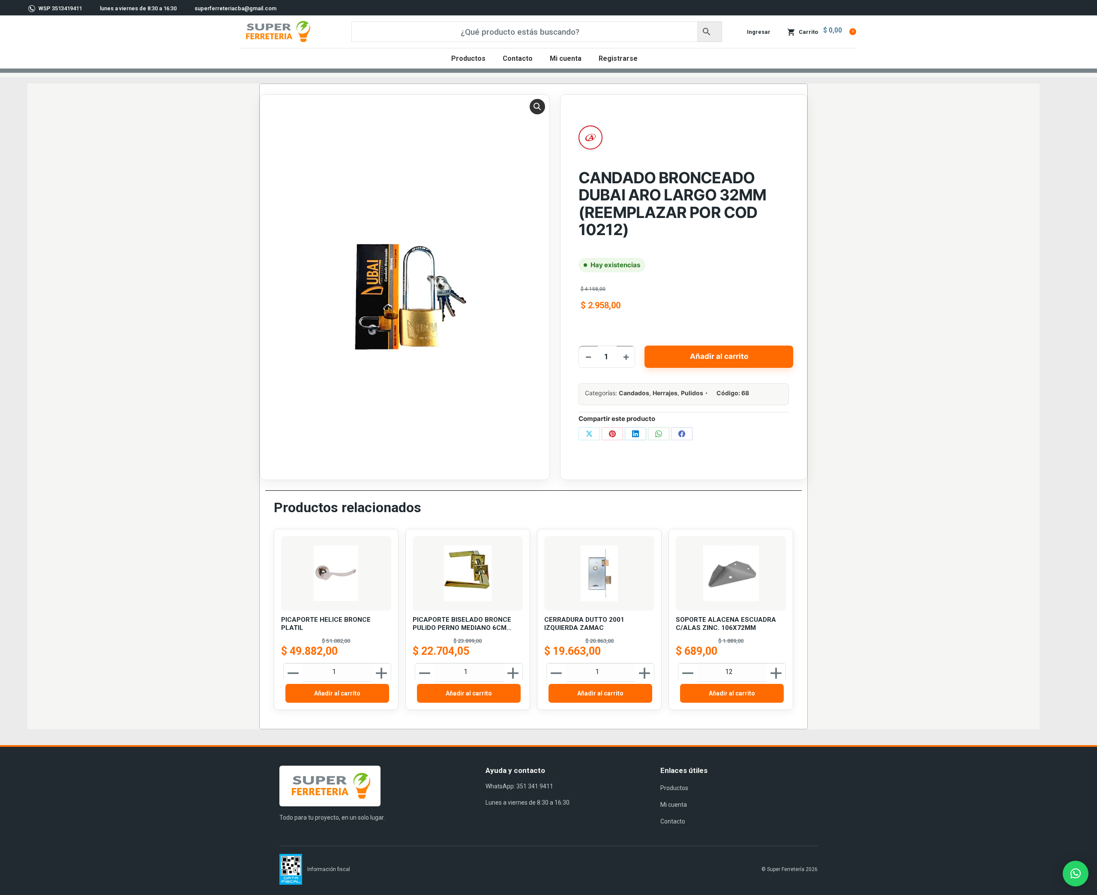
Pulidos (692, 393)
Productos (674, 788)
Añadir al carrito (719, 356)
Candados (634, 393)
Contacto (672, 821)
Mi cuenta (673, 804)
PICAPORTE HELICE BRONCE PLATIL (326, 624)
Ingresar (758, 32)
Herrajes (665, 393)
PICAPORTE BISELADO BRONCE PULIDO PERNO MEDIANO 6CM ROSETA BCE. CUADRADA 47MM (463, 624)
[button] (537, 106)
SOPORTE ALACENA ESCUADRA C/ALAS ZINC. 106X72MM (726, 624)
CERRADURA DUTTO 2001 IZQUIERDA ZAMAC (584, 624)
